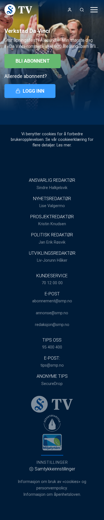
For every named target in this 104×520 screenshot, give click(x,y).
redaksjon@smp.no (52, 324)
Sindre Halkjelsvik (52, 187)
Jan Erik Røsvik (52, 242)
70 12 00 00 (52, 283)
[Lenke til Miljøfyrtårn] (52, 442)
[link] (18, 9)
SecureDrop (52, 383)
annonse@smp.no (52, 313)
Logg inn (33, 91)
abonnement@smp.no (52, 301)
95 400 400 (52, 347)
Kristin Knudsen (52, 224)
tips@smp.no (52, 365)
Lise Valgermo (52, 205)
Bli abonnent (33, 61)
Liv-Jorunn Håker (52, 260)
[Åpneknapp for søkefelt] (81, 9)
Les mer (64, 145)
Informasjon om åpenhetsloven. (52, 494)
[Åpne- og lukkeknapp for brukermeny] (69, 9)
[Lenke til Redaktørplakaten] (52, 423)
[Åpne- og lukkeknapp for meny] (94, 9)
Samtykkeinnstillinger (55, 469)
